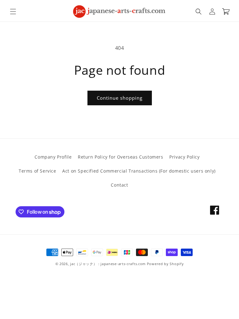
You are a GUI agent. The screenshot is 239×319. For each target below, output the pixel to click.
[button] (13, 11)
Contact (119, 185)
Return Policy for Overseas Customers (120, 157)
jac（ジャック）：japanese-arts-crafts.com (108, 263)
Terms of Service (37, 171)
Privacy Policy (184, 157)
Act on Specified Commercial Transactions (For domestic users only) (139, 171)
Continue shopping (120, 98)
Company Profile (53, 157)
